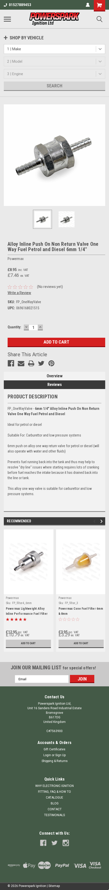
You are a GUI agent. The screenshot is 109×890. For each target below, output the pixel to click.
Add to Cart (28, 643)
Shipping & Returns (55, 761)
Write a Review (19, 293)
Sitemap (54, 886)
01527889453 (20, 5)
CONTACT (55, 809)
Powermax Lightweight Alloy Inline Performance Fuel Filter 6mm (27, 614)
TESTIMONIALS (54, 815)
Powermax (12, 598)
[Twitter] (41, 363)
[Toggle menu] (7, 19)
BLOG (55, 803)
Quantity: (14, 327)
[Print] (31, 363)
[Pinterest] (51, 363)
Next (101, 155)
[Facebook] (11, 363)
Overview (55, 376)
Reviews (54, 384)
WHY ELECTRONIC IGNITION (54, 786)
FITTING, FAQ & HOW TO (54, 792)
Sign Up (60, 755)
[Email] (21, 363)
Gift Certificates (54, 749)
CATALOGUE (54, 797)
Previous (7, 155)
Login (47, 755)
